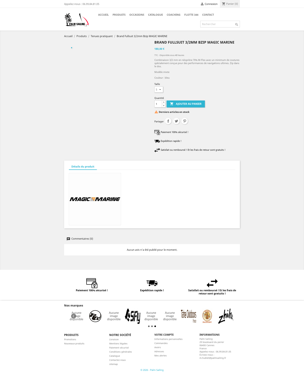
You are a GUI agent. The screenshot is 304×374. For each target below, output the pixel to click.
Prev (73, 316)
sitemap (113, 364)
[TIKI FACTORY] (207, 316)
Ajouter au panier (186, 104)
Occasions (136, 14)
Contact (208, 14)
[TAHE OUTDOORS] (188, 316)
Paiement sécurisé (119, 347)
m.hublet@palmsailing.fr (213, 357)
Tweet (176, 121)
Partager (168, 121)
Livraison (114, 339)
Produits (119, 14)
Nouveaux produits (74, 343)
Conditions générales (120, 351)
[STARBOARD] (170, 316)
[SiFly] (132, 316)
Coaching (173, 14)
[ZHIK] (226, 316)
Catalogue (155, 14)
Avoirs (157, 347)
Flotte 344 (191, 14)
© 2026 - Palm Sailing (152, 369)
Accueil (103, 14)
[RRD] (95, 316)
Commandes (161, 343)
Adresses (159, 351)
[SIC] (114, 316)
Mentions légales (118, 343)
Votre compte (164, 334)
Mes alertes (160, 355)
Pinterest (184, 121)
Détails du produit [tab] (82, 166)
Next (230, 316)
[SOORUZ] (151, 316)
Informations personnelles (168, 339)
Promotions (70, 339)
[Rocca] (76, 316)
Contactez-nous (117, 359)
